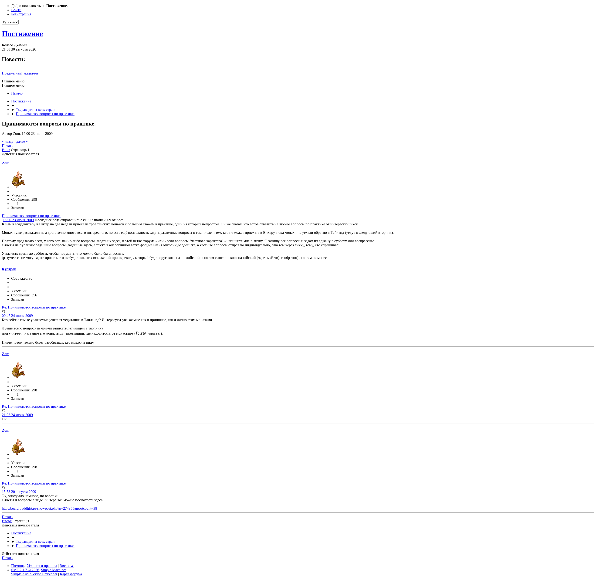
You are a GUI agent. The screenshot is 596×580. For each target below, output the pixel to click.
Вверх (7, 521)
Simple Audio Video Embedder (34, 574)
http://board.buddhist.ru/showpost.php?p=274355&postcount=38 (49, 508)
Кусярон (9, 269)
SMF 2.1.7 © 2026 (25, 570)
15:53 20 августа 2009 (19, 492)
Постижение (22, 33)
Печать (7, 146)
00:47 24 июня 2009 (17, 316)
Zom (5, 163)
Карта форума (71, 574)
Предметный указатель (20, 73)
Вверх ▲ (67, 566)
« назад (7, 141)
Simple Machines (53, 570)
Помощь (17, 566)
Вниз (6, 150)
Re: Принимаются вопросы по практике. (34, 307)
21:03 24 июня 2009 (17, 415)
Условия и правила (42, 566)
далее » (22, 141)
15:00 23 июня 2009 (18, 220)
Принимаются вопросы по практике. (31, 216)
